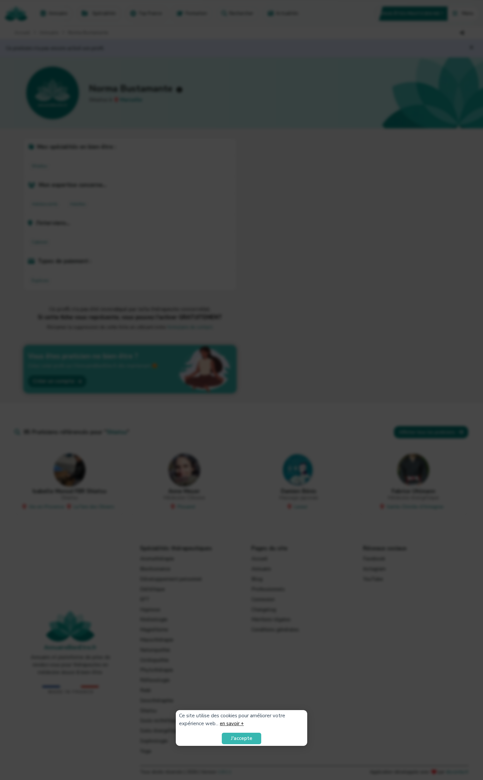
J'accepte (241, 738)
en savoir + (232, 723)
